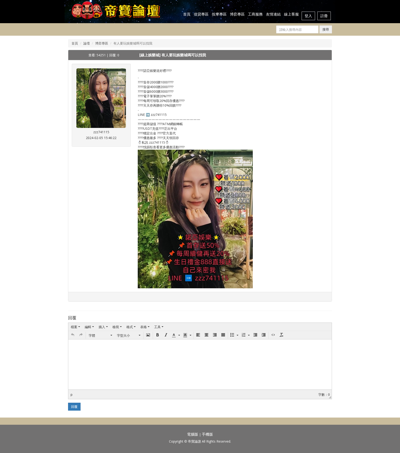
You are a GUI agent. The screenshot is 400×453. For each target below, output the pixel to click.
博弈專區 (237, 14)
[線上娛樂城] (150, 54)
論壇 (86, 43)
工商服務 (255, 14)
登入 (308, 15)
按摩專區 (219, 14)
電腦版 (192, 434)
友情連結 (273, 14)
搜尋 (325, 29)
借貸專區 (201, 14)
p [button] (71, 394)
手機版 (207, 434)
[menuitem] (75, 326)
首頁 (187, 14)
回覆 (74, 406)
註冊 (324, 15)
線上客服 (291, 14)
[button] (73, 335)
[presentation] (75, 326)
